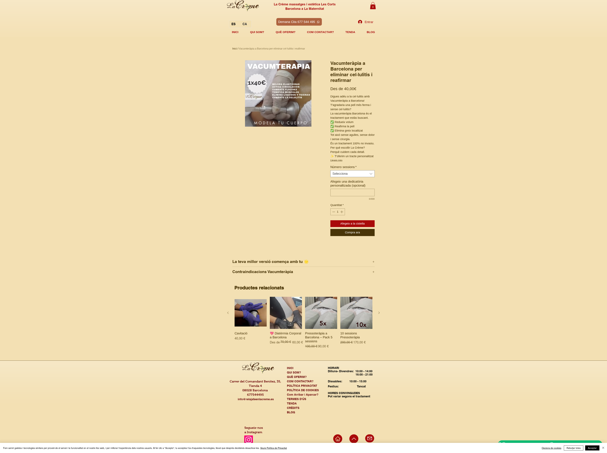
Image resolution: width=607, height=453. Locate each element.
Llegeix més (336, 160)
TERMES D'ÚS (296, 399)
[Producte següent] (379, 313)
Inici (234, 48)
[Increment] (342, 212)
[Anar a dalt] (353, 438)
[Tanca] (603, 447)
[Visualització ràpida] (251, 313)
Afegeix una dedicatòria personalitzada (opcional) (347, 183)
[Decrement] (333, 212)
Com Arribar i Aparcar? (302, 394)
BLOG (291, 412)
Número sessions (343, 167)
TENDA (292, 403)
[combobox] (352, 173)
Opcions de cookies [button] (551, 448)
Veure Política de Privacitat (273, 448)
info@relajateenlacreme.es (256, 399)
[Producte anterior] (228, 313)
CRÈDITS (293, 408)
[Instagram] (248, 439)
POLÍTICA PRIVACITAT (302, 385)
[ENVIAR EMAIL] (369, 438)
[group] (303, 325)
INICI (290, 368)
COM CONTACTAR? (300, 381)
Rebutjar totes (574, 448)
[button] (373, 5)
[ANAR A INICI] (337, 438)
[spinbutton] (338, 212)
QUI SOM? (294, 372)
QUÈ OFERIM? (297, 377)
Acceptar (592, 448)
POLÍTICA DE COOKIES (303, 390)
